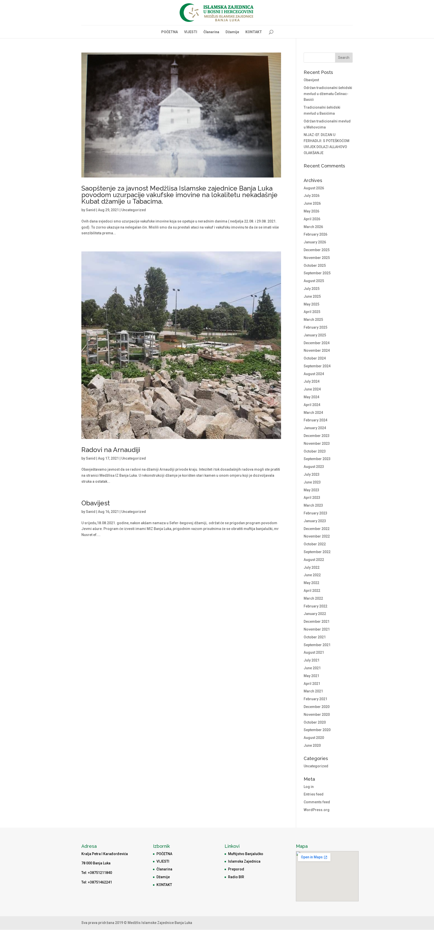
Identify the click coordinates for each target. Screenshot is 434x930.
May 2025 (311, 304)
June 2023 (312, 482)
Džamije (232, 32)
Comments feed (317, 802)
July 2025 (311, 289)
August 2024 (314, 374)
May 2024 (311, 397)
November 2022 (317, 536)
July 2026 (311, 196)
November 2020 (317, 715)
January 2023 (315, 521)
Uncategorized (133, 210)
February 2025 (315, 327)
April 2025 (312, 312)
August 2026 (314, 188)
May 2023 (311, 490)
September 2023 (317, 459)
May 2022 (311, 583)
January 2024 (315, 428)
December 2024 (317, 343)
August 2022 (314, 560)
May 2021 (311, 676)
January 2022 (315, 614)
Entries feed (313, 794)
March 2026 (313, 227)
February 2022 (315, 606)
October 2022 (315, 544)
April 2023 (312, 498)
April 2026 (312, 219)
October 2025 (315, 265)
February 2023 (315, 513)
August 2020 (314, 738)
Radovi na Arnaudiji (110, 450)
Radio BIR (236, 877)
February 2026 (315, 234)
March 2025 (313, 320)
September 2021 (317, 645)
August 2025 (314, 281)
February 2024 (315, 420)
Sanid (90, 210)
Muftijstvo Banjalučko (245, 854)
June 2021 (312, 668)
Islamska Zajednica (244, 861)
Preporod (236, 869)
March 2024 (313, 413)
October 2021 (315, 637)
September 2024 (317, 366)
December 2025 (317, 250)
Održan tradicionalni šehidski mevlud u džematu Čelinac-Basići (328, 94)
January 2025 (315, 335)
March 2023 (313, 505)
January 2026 (315, 242)
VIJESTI (190, 32)
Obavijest (95, 503)
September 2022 (317, 552)
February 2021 (315, 699)
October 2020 (315, 722)
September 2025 (317, 273)
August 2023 (314, 467)
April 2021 (312, 684)
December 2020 (317, 707)
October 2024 (315, 358)
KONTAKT (253, 32)
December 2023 (317, 436)
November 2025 (317, 258)
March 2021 (313, 691)
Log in (309, 787)
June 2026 (312, 203)
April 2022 (312, 591)
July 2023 (311, 474)
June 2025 (312, 296)
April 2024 (312, 405)
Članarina (211, 32)
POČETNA (169, 32)
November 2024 (317, 350)
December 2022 (317, 529)
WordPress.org (317, 810)
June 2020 (312, 745)
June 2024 (312, 389)
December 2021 (317, 621)
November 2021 (317, 629)
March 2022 (313, 598)
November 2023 (317, 443)
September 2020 (317, 730)
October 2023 (315, 451)
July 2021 (311, 660)
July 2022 (311, 567)
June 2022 (312, 575)
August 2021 (314, 652)
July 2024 (311, 381)
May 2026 (311, 211)
